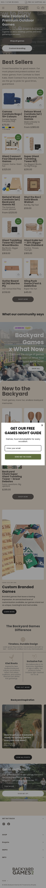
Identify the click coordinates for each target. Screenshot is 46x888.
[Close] (42, 425)
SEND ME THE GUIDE (23, 457)
